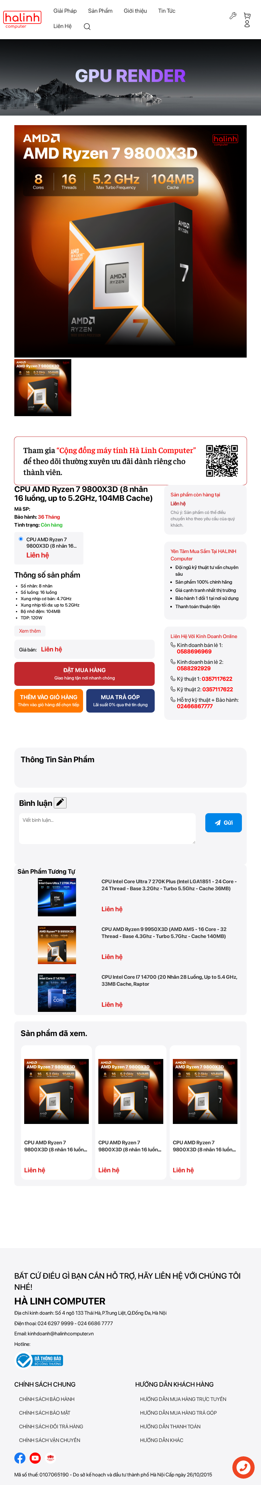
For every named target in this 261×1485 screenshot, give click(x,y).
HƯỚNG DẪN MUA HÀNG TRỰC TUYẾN (183, 1399)
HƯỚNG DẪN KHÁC (161, 1440)
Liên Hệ (62, 26)
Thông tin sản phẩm (58, 759)
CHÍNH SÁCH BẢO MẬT (44, 1413)
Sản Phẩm (100, 10)
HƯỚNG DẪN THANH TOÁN (170, 1427)
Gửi (228, 822)
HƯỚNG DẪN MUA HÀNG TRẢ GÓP (178, 1413)
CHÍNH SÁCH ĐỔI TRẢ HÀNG (51, 1427)
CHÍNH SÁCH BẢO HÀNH (46, 1399)
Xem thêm (30, 631)
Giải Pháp (65, 10)
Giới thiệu (135, 10)
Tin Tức (166, 10)
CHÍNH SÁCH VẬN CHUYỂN (49, 1440)
